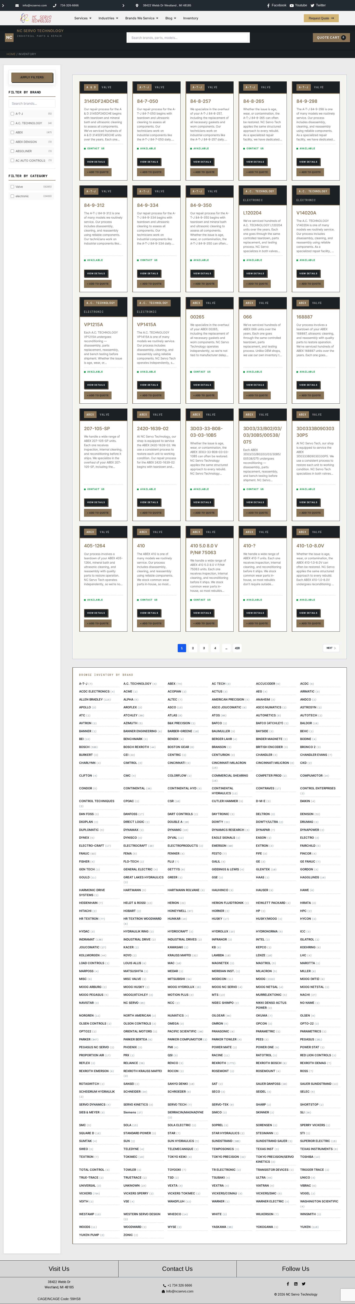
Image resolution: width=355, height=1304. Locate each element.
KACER (131, 947)
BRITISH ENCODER (272, 747)
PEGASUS (311, 1039)
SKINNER (265, 1112)
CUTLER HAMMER (227, 801)
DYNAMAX (133, 830)
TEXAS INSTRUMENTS (319, 1149)
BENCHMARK (135, 739)
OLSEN (307, 1015)
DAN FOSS (89, 814)
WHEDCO (178, 1214)
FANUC (87, 853)
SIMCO (219, 1112)
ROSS (306, 1071)
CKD (306, 763)
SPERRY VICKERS (315, 1125)
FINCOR (308, 853)
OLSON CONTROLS (139, 1023)
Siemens (133, 1112)
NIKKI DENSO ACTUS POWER (271, 1005)
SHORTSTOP (312, 1104)
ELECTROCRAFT (138, 846)
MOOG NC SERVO (227, 987)
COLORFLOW (179, 775)
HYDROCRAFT (180, 931)
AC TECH (221, 684)
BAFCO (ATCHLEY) (272, 723)
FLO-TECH (133, 861)
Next (329, 648)
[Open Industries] (117, 18)
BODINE (308, 739)
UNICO (307, 1177)
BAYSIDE (264, 731)
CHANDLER (266, 755)
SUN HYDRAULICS (183, 1141)
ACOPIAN (177, 691)
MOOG (265, 979)
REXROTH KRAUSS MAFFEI (142, 1073)
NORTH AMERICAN (139, 1015)
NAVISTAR (89, 1003)
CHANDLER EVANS (316, 755)
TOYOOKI (177, 1170)
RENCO (175, 1063)
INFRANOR (222, 939)
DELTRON (265, 814)
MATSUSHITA (135, 971)
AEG (261, 691)
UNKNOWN (134, 1185)
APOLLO (87, 707)
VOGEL (307, 1193)
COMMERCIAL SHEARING (230, 778)
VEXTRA (220, 1185)
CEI (129, 755)
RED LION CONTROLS (318, 1055)
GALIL (218, 861)
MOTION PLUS (181, 995)
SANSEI (131, 1084)
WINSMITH (310, 1214)
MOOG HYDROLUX (184, 987)
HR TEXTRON (92, 919)
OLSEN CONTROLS (95, 1023)
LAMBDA (221, 955)
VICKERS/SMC (269, 1193)
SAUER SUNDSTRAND (319, 1084)
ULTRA (264, 1177)
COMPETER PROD (271, 775)
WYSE (174, 1227)
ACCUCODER (268, 684)
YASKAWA (222, 1227)
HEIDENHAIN (91, 903)
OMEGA (176, 1023)
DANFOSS (133, 814)
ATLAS (175, 715)
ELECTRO (309, 838)
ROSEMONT (223, 1071)
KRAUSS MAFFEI (183, 955)
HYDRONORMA (269, 931)
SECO (218, 1091)
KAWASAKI (178, 947)
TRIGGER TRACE (314, 1170)
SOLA (130, 1125)
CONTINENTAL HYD (185, 788)
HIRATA (308, 903)
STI (305, 1133)
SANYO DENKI (181, 1084)
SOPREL (220, 1125)
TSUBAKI (221, 1177)
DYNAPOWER (312, 830)
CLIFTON (88, 775)
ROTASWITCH (91, 1084)
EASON (263, 838)
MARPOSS (89, 971)
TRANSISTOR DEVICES (275, 1170)
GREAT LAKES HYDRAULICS (143, 880)
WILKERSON (267, 1214)
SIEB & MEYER (92, 1112)
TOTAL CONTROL (94, 1170)
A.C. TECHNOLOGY (140, 684)
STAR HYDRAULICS (228, 1133)
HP (260, 911)
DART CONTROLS (183, 814)
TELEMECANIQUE (183, 1149)
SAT (217, 1084)
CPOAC (131, 801)
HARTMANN (134, 890)
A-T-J (85, 684)
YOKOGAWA (267, 1227)
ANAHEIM (265, 699)
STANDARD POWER (139, 1133)
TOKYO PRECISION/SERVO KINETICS (275, 1159)
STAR (174, 1133)
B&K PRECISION (181, 723)
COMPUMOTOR (314, 775)
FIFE (261, 853)
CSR (174, 801)
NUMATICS (178, 1015)
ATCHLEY (133, 715)
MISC (85, 979)
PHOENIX (132, 1047)
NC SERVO (134, 1003)
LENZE (264, 955)
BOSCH (88, 747)
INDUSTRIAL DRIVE (139, 939)
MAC (174, 963)
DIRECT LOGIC (136, 822)
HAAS (262, 877)
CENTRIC (177, 755)
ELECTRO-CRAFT (95, 846)
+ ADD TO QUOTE (97, 172)
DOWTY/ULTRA (269, 822)
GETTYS (176, 869)
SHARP (263, 1104)
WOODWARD (134, 1227)
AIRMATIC (310, 691)
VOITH (86, 1201)
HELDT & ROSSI (137, 903)
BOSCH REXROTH (139, 747)
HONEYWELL (180, 911)
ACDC (307, 684)
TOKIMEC (133, 1157)
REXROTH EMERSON (96, 1071)
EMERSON (222, 846)
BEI (84, 739)
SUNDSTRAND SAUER (274, 1141)
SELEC (307, 1091)
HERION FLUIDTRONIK (230, 903)
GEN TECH (89, 869)
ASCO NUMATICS (271, 707)
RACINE (220, 1055)
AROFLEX (132, 707)
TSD (173, 1177)
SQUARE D (90, 1133)
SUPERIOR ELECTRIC (318, 1141)
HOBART (132, 911)
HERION (177, 903)
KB (216, 947)
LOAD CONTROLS (94, 963)
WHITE (219, 1214)
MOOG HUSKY (136, 987)
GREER (175, 877)
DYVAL (176, 838)
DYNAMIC (178, 830)
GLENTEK (266, 869)
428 (237, 648)
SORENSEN (266, 1125)
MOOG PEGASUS (93, 995)
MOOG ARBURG (93, 987)
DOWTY (221, 822)
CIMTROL (132, 763)
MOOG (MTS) (312, 979)
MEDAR (175, 971)
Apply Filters (32, 77)
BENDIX (176, 739)
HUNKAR (177, 919)
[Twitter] (303, 1284)
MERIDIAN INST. (226, 971)
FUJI (173, 861)
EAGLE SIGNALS (226, 838)
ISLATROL (309, 939)
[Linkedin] (296, 1284)
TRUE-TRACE (91, 1177)
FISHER (87, 861)
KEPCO (263, 947)
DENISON (310, 814)
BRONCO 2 (310, 747)
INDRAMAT (91, 939)
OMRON (220, 1023)
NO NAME (309, 1003)
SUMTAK (88, 1141)
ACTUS (219, 691)
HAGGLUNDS (313, 877)
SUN (129, 1141)
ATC (84, 715)
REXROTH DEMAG (315, 1063)
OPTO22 (87, 1031)
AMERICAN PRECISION (230, 699)
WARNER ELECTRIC (272, 1201)
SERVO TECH (180, 1104)
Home (11, 54)
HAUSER (264, 890)
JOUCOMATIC (92, 947)
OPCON (264, 1023)
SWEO (86, 1149)
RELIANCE (134, 1063)
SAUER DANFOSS (271, 1084)
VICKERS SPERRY (138, 1193)
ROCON (176, 1071)
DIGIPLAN (88, 822)
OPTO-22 (309, 1023)
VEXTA (175, 1185)
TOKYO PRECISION (229, 1157)
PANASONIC (223, 1031)
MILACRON (266, 971)
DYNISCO (132, 838)
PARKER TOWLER (227, 1039)
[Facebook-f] (288, 1284)
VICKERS (89, 1193)
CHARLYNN (90, 763)
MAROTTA (310, 963)
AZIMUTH (133, 723)
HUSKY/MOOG (269, 919)
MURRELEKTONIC (271, 995)
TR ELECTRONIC (226, 1170)
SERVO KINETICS (138, 1104)
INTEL (263, 939)
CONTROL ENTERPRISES (317, 790)
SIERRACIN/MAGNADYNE (186, 1115)
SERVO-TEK (223, 1104)
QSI (173, 1055)
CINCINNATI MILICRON (275, 763)
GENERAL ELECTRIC (140, 869)
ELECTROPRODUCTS (185, 846)
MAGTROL (266, 963)
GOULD (87, 877)
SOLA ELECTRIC (182, 1125)
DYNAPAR (265, 830)
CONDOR (88, 788)
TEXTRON (89, 1157)
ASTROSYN (311, 707)
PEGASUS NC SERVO (96, 1047)
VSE (128, 1201)
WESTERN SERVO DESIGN (141, 1216)
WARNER (220, 1201)
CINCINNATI (179, 763)
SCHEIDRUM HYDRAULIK (97, 1094)
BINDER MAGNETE (272, 739)
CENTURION (223, 755)
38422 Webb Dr (59, 1282)
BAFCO (219, 723)
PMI (173, 1047)
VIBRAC (308, 1185)
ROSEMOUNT (268, 1071)
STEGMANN (267, 1133)
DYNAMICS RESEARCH (230, 830)
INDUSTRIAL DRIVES (185, 939)
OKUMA (264, 1015)
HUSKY (220, 919)
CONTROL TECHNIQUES (96, 803)
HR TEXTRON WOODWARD (142, 921)
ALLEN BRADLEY (95, 699)
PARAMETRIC (268, 1031)
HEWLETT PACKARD (273, 903)
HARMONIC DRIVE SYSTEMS (92, 892)
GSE (217, 877)
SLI (305, 1112)
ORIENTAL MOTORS (140, 1031)
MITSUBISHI (179, 979)
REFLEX (87, 1063)
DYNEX (86, 838)
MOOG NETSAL (269, 987)
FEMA (130, 853)
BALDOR (309, 723)
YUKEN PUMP (91, 1235)
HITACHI (88, 911)
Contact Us (177, 1268)
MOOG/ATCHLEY (138, 995)
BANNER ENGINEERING (142, 731)
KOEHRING (310, 947)
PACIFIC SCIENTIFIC (185, 1031)
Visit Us (59, 1268)
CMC (129, 775)
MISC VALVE (134, 979)
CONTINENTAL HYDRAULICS (224, 790)
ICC (305, 931)
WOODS (88, 1227)
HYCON (308, 919)
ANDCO (308, 699)
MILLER (308, 971)
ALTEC (175, 699)
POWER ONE (267, 1047)
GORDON (309, 869)
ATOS (219, 715)
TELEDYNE (133, 1149)
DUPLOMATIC (91, 830)
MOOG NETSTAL (314, 987)
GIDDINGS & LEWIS (228, 869)
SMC (85, 1125)
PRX (128, 1055)
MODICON (222, 979)
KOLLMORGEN (92, 955)
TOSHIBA (310, 1157)
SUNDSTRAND (226, 1141)
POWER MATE (224, 1047)
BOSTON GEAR (181, 747)
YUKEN (309, 1227)
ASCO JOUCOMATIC (229, 707)
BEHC (307, 731)
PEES (262, 1039)
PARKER (88, 1039)
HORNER (220, 911)
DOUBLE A (178, 822)
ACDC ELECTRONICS (97, 691)
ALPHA (130, 699)
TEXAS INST (267, 1149)
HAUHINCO (222, 890)
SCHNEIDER (135, 1091)
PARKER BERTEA (137, 1039)
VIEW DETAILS (96, 161)
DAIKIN (307, 801)
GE (260, 861)
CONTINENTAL (137, 788)
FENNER (176, 853)
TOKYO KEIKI (180, 1157)
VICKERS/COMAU (227, 1193)
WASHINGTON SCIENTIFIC (319, 1204)
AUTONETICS (268, 715)
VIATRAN (265, 1185)
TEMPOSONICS (225, 1149)
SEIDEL (263, 1091)
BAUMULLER (223, 731)
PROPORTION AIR (95, 1055)
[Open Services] (90, 18)
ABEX (175, 684)
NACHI (308, 995)
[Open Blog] (175, 18)
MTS (218, 995)
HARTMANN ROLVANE (186, 890)
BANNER (87, 731)
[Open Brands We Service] (157, 18)
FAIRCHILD (310, 846)
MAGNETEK (223, 963)
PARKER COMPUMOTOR (187, 1039)
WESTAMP (90, 1214)
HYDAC (87, 931)
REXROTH (223, 1063)
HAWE (307, 890)
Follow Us (295, 1268)
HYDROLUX (223, 931)
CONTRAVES (268, 788)
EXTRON (264, 846)
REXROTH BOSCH (271, 1063)
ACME (130, 691)
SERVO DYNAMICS (95, 1104)
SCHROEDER (179, 1091)
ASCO (175, 707)
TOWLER (132, 1170)
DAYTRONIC (223, 814)
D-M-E (263, 801)
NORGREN (89, 1015)
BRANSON (221, 747)
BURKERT (88, 755)
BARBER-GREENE (183, 731)
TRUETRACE (135, 1177)
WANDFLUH (179, 1201)
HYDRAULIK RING (138, 931)
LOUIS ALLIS (134, 963)
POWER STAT (312, 1047)
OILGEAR (221, 1015)
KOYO (130, 955)
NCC (174, 1003)
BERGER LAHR (224, 739)
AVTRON (88, 723)
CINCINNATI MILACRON (229, 765)
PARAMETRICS (313, 1031)
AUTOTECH (311, 715)
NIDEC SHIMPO (225, 1003)
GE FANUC (310, 861)
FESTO (219, 853)
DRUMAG (309, 822)
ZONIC (130, 1235)
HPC (306, 911)
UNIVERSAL (90, 1185)
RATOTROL (266, 1055)
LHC (305, 955)
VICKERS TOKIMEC (184, 1193)
